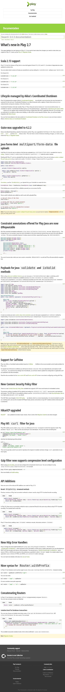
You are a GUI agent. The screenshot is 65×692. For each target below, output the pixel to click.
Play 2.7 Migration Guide (24, 52)
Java (3, 496)
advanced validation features (14, 276)
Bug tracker (48, 674)
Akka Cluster (12, 114)
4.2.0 (15, 133)
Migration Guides (8, 636)
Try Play (32, 10)
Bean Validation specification (11, 346)
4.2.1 (7, 133)
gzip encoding (10, 465)
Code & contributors (48, 672)
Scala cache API (32, 375)
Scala (10, 496)
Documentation (32, 13)
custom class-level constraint (23, 315)
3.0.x (46, 34)
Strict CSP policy (20, 398)
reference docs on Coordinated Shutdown (15, 118)
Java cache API (21, 375)
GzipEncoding (14, 472)
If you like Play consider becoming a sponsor (18, 658)
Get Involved (32, 16)
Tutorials (17, 669)
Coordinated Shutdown (27, 100)
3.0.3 (23, 34)
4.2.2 (2, 133)
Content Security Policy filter (16, 388)
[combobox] (32, 37)
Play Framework (32, 4)
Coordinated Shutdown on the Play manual (37, 117)
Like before (3, 182)
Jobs (48, 667)
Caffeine (31, 364)
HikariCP (3, 414)
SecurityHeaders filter (57, 393)
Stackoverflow (25, 651)
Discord (18, 651)
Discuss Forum (11, 651)
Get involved (48, 676)
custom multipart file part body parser (26, 212)
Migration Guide (42, 414)
